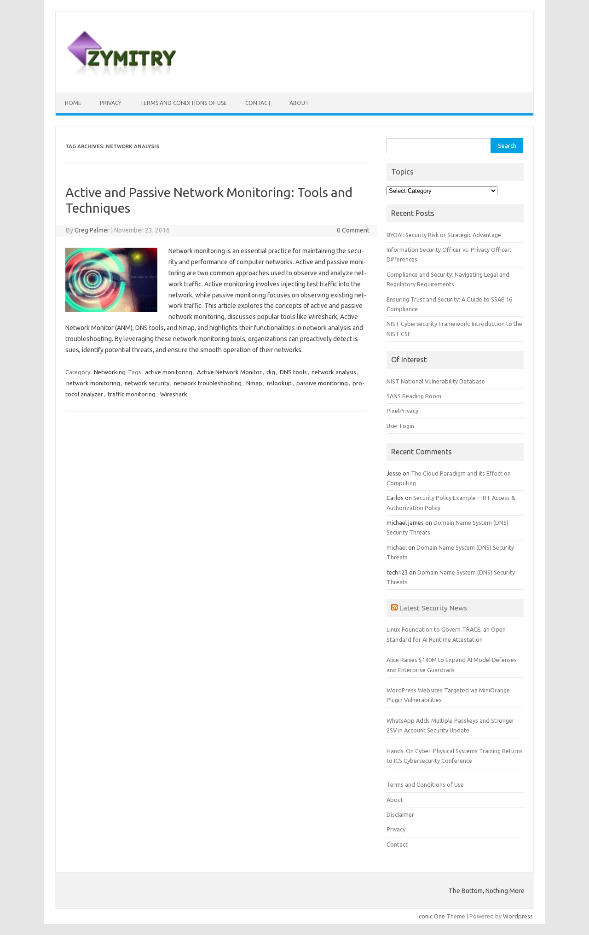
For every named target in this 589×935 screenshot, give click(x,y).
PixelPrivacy (402, 410)
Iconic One (431, 916)
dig (270, 372)
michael (397, 547)
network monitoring (93, 383)
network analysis (334, 372)
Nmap (254, 383)
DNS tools (293, 372)
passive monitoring (322, 383)
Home (73, 103)
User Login (400, 426)
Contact (258, 103)
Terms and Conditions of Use (183, 103)
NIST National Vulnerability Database (436, 381)
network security (147, 383)
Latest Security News (433, 608)
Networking (110, 372)
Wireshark (173, 394)
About (299, 103)
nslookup (279, 383)
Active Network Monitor (229, 372)
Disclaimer (400, 814)
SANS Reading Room (414, 396)
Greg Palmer (92, 230)
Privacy (110, 103)
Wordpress (518, 916)
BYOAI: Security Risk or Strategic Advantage (444, 235)
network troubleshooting (208, 383)
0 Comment (353, 230)
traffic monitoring (132, 394)
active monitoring (168, 372)
